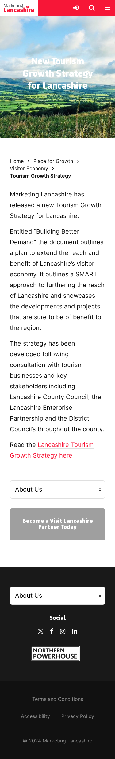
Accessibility (35, 716)
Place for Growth (53, 161)
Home (17, 161)
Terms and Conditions (57, 699)
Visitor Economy (29, 168)
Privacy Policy (77, 716)
